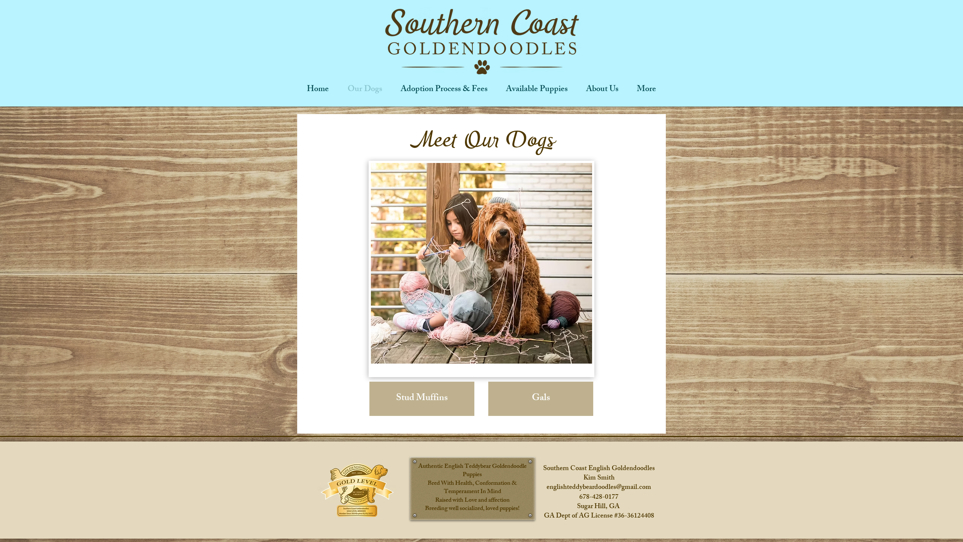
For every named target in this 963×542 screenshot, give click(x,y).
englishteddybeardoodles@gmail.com (599, 488)
